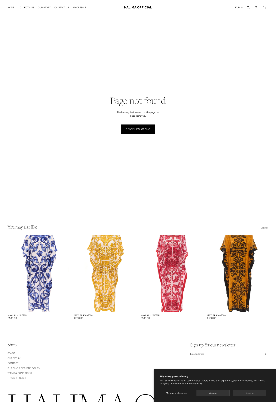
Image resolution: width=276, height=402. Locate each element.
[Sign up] (265, 354)
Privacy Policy (17, 377)
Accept (213, 392)
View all (264, 227)
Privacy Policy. (196, 383)
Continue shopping (138, 129)
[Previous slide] (13, 274)
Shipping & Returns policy (24, 368)
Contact (13, 363)
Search (12, 353)
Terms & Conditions (20, 373)
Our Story (14, 358)
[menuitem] (11, 7)
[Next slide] (63, 274)
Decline (250, 392)
